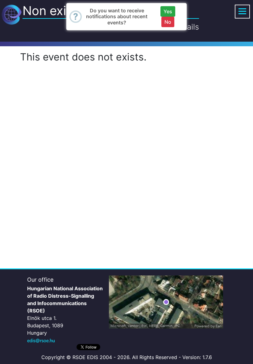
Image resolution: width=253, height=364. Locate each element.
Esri (219, 326)
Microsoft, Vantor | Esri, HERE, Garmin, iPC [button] (145, 326)
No (167, 22)
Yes (168, 11)
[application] (166, 302)
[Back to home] (12, 14)
